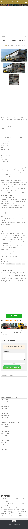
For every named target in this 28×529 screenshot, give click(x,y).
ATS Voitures (5, 431)
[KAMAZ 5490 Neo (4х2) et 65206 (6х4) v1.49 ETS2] (20, 326)
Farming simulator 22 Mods (15, 500)
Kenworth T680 (9, 511)
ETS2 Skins (5, 417)
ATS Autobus (5, 433)
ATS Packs (4, 449)
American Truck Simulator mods (10, 422)
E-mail (16, 361)
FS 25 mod (3, 498)
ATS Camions (5, 426)
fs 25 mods (19, 498)
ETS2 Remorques (6, 404)
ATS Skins (4, 444)
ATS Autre (4, 438)
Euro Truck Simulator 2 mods (9, 397)
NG (7, 513)
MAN (17, 511)
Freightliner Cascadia (20, 507)
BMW (14, 504)
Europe (12, 506)
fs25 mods (6, 517)
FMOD (9, 507)
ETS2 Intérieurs (6, 415)
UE (4, 515)
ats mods (14, 498)
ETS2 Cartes (5, 399)
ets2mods (5, 45)
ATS (9, 503)
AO (7, 503)
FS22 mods (14, 515)
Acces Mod (12, 501)
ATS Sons (4, 447)
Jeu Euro (20, 509)
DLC (6, 505)
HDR (14, 509)
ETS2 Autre (5, 411)
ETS (10, 506)
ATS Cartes (5, 424)
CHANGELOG (23, 504)
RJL (10, 513)
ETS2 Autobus (5, 408)
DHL (4, 506)
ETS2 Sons (5, 420)
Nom (4, 361)
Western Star (7, 515)
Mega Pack (20, 511)
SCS (12, 513)
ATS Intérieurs (5, 440)
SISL (16, 513)
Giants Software (7, 509)
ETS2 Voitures (5, 406)
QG (8, 513)
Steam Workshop (20, 513)
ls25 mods (17, 517)
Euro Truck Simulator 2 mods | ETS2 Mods (11, 2)
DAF (2, 506)
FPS (11, 507)
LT (15, 511)
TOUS (23, 263)
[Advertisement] (14, 21)
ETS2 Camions (4, 36)
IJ (18, 509)
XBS (11, 515)
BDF (7, 263)
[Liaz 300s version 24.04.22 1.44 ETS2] (7, 326)
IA (17, 509)
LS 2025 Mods (12, 517)
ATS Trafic (4, 435)
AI (15, 501)
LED (14, 511)
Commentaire (6, 351)
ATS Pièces (5, 442)
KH (11, 511)
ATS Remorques (6, 429)
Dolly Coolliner (12, 263)
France (14, 507)
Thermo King (18, 263)
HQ (15, 509)
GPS (12, 509)
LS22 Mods (9, 498)
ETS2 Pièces (5, 413)
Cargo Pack (18, 504)
